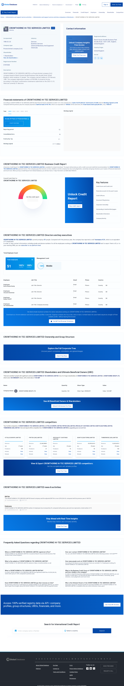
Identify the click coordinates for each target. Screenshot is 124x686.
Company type (7, 45)
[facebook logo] (95, 58)
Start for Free (116, 4)
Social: (96, 54)
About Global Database (42, 665)
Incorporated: (7, 38)
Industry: (34, 38)
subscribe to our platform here (31, 245)
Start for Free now (79, 55)
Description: (7, 70)
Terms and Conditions (59, 672)
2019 (26, 111)
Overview (68, 12)
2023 (9, 111)
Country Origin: (98, 47)
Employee (93, 12)
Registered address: (100, 36)
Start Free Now (62, 356)
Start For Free (62, 471)
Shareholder (110, 12)
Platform (35, 4)
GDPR (71, 675)
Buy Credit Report (10, 12)
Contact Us (56, 668)
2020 (22, 111)
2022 (14, 111)
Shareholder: (7, 52)
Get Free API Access (112, 605)
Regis (77, 4)
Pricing (84, 4)
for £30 (32, 200)
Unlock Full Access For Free (62, 406)
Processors (73, 678)
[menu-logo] (9, 4)
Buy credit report (75, 206)
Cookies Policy (74, 672)
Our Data (55, 665)
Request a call (108, 671)
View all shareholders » (10, 58)
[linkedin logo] (101, 58)
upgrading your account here (78, 428)
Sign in (106, 4)
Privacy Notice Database (76, 668)
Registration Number (10, 61)
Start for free (14, 123)
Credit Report (85, 12)
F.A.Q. (71, 665)
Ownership (102, 12)
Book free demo (108, 666)
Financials (75, 12)
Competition (119, 12)
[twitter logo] (98, 58)
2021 (17, 111)
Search (102, 631)
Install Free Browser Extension (63, 321)
